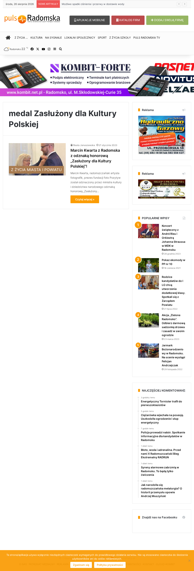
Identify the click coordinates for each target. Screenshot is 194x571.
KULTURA (36, 37)
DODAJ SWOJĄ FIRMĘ (168, 20)
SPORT (102, 37)
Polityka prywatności (110, 564)
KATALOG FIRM (129, 20)
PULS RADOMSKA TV (146, 37)
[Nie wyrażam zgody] (189, 560)
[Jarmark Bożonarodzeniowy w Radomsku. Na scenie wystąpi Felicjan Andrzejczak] (148, 350)
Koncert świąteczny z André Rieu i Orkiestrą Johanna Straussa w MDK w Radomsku (173, 237)
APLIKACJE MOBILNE (90, 20)
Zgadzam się (81, 564)
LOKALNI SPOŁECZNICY (79, 37)
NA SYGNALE (53, 37)
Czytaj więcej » (84, 199)
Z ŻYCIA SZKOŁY (120, 37)
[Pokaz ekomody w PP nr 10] (148, 265)
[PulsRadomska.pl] (32, 18)
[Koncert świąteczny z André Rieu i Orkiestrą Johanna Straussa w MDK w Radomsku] (148, 231)
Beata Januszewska (84, 145)
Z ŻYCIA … (21, 37)
